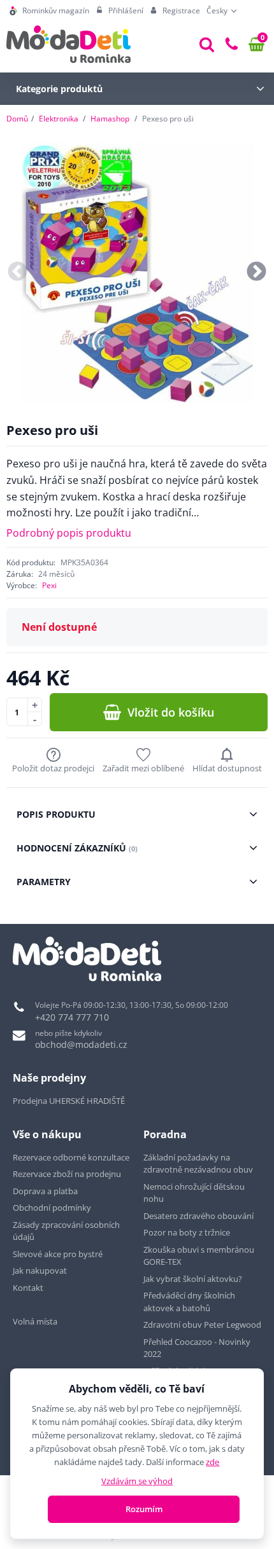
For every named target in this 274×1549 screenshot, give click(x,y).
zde (212, 1462)
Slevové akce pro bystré (58, 1254)
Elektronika (58, 118)
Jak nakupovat (40, 1270)
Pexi (49, 585)
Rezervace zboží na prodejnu (67, 1174)
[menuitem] (49, 11)
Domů (17, 118)
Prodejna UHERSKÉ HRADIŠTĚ (69, 1100)
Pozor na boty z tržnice (186, 1232)
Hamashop (109, 118)
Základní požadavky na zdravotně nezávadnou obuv (198, 1164)
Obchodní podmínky (52, 1207)
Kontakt (28, 1287)
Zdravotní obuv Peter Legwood (202, 1324)
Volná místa (35, 1321)
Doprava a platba (45, 1191)
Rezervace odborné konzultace (71, 1157)
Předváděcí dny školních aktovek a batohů (189, 1302)
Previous (17, 272)
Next (256, 272)
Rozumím (144, 1509)
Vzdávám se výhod (137, 1481)
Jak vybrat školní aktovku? (192, 1278)
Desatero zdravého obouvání (198, 1216)
